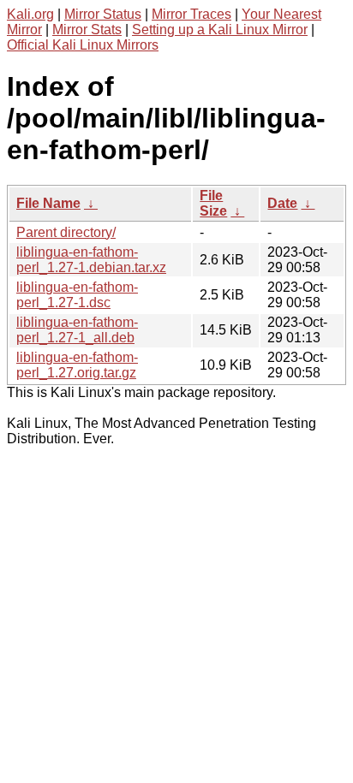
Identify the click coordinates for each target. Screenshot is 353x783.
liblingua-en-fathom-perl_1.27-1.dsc (77, 295)
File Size (213, 203)
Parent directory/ (66, 232)
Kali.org (30, 14)
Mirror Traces (191, 14)
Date (282, 203)
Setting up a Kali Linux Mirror (220, 29)
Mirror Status (102, 14)
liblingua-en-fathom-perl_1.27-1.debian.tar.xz (91, 260)
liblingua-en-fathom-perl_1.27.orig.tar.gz (77, 365)
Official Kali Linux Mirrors (83, 45)
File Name (48, 203)
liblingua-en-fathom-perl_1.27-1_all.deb (77, 330)
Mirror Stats (87, 29)
